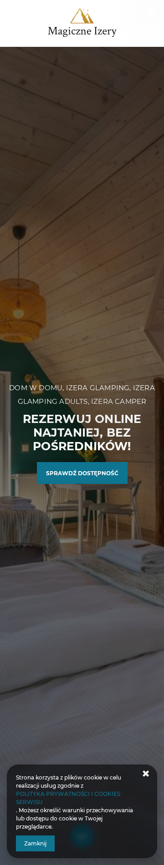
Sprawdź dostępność (82, 473)
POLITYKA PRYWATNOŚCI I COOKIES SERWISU (68, 797)
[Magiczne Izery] (82, 23)
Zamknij (35, 843)
